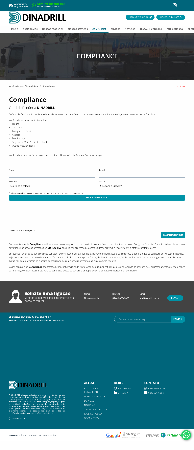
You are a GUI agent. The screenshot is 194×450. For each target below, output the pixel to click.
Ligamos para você (169, 17)
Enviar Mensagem (173, 235)
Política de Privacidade (91, 390)
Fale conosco (93, 413)
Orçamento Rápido (139, 17)
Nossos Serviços (94, 396)
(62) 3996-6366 (155, 392)
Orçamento (91, 418)
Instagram (124, 388)
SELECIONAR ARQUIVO (97, 197)
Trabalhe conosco (96, 409)
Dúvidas (89, 400)
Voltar (182, 86)
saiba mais (17, 418)
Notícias (89, 405)
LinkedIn (123, 392)
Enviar (177, 319)
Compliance (49, 86)
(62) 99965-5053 (156, 388)
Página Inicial (31, 86)
